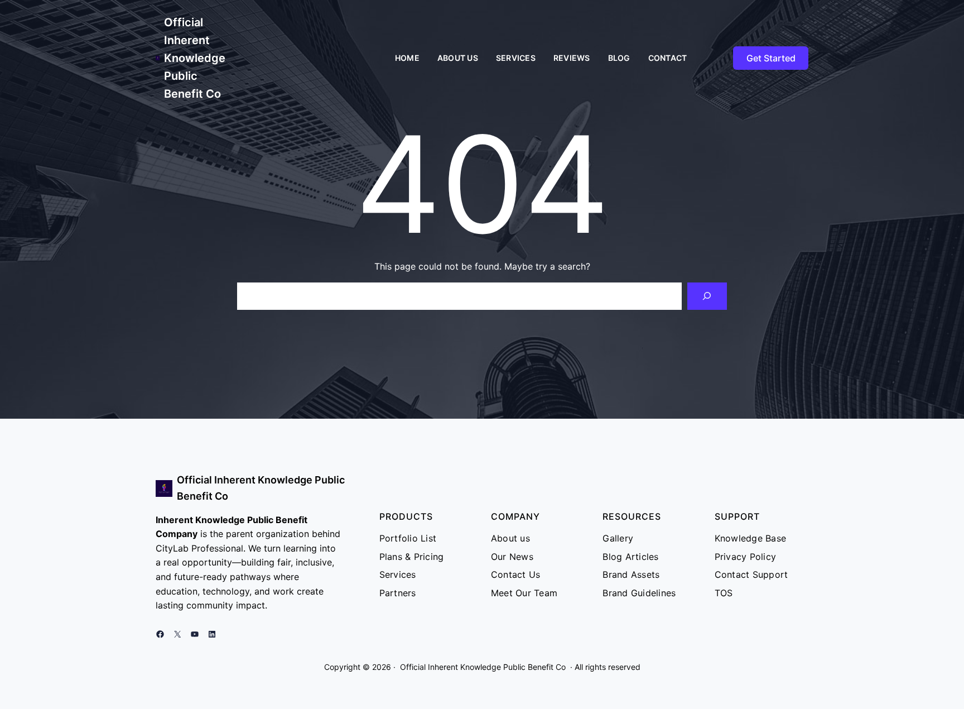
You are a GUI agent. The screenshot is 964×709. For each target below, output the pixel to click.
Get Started (771, 58)
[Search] (707, 296)
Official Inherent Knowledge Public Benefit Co (194, 58)
